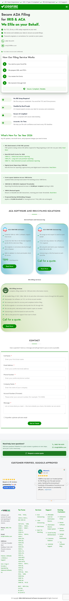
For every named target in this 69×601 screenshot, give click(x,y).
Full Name (7, 356)
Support (48, 510)
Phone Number (9, 375)
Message (7, 403)
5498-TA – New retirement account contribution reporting (22, 161)
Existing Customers (61, 511)
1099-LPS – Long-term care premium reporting (19, 159)
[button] (66, 6)
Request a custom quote (36, 453)
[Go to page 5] (52, 500)
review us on (8, 487)
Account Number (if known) (13, 393)
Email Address (8, 365)
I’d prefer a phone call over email (16, 418)
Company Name (9, 384)
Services (38, 510)
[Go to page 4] (51, 500)
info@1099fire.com (6, 536)
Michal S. (46, 471)
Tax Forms (21, 510)
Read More (53, 167)
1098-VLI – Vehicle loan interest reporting (17, 156)
